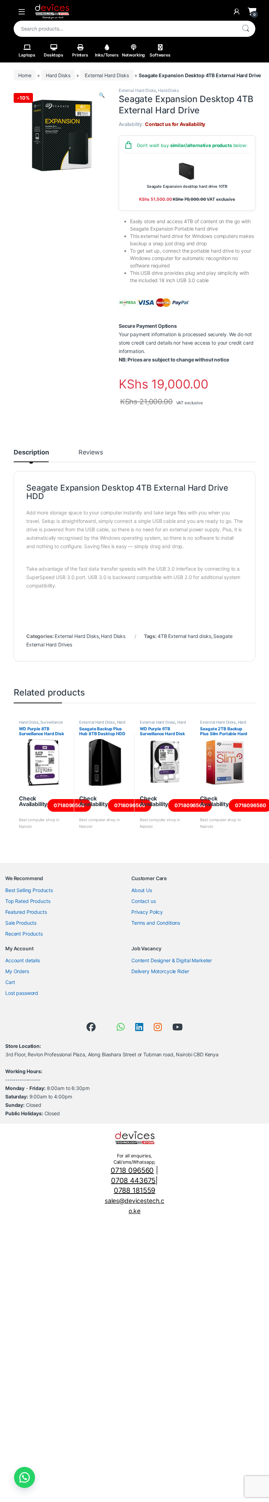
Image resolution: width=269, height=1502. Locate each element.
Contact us (143, 901)
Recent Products (24, 934)
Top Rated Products (27, 901)
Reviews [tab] (90, 452)
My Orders (17, 971)
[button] (102, 95)
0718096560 (69, 805)
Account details (22, 960)
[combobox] (125, 29)
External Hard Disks (107, 75)
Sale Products (20, 923)
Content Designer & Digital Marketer (171, 960)
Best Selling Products (29, 890)
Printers (80, 55)
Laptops (27, 55)
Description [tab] (31, 452)
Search (245, 29)
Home (24, 75)
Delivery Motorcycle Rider (160, 971)
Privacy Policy (147, 912)
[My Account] (237, 11)
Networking (133, 55)
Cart (10, 982)
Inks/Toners (106, 55)
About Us (141, 890)
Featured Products (26, 912)
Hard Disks (58, 75)
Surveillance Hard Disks (41, 724)
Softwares (160, 55)
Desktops (53, 55)
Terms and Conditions (155, 923)
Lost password (21, 993)
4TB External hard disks (184, 636)
